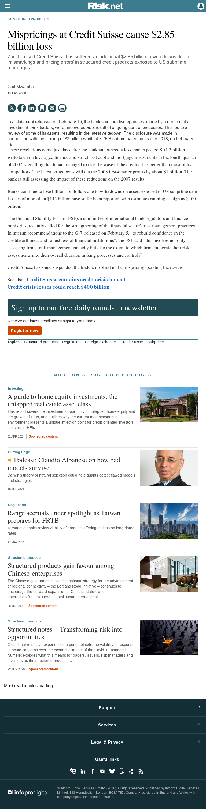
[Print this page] (62, 108)
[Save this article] (42, 108)
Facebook (92, 771)
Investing (15, 388)
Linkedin (83, 771)
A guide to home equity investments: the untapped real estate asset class (62, 399)
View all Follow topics (73, 771)
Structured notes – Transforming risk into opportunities (65, 632)
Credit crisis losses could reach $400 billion (59, 287)
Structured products (28, 19)
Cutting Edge (19, 452)
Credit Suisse (131, 342)
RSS (141, 771)
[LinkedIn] (32, 108)
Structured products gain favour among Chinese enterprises (61, 569)
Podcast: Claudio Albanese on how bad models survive (64, 463)
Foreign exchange (100, 342)
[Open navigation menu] (5, 6)
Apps (121, 771)
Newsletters (102, 771)
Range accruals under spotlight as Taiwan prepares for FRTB (64, 516)
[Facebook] (21, 108)
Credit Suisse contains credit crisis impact (76, 279)
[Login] (200, 5)
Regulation (71, 342)
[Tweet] (12, 108)
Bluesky (112, 771)
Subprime (156, 342)
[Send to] (52, 108)
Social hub (131, 771)
